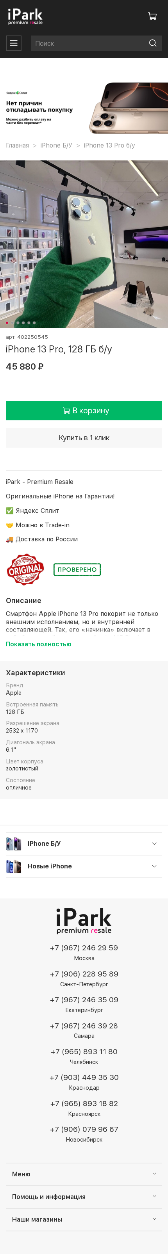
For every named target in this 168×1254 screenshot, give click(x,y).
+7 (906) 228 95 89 (84, 973)
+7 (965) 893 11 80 (84, 1051)
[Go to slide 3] (18, 323)
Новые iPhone (50, 866)
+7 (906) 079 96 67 (84, 1129)
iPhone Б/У (56, 145)
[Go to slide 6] (34, 323)
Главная (17, 145)
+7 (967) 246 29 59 (84, 947)
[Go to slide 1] (7, 323)
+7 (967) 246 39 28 (84, 1025)
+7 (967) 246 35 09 (84, 999)
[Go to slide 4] (23, 323)
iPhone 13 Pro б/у (109, 145)
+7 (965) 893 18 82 (84, 1103)
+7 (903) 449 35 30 (84, 1077)
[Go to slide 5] (29, 323)
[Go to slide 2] (12, 323)
